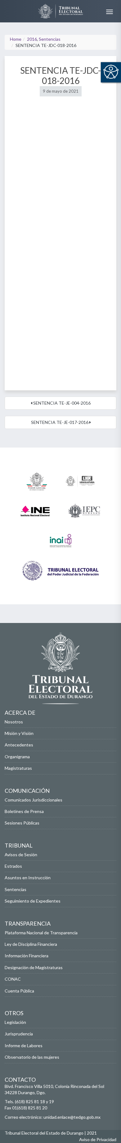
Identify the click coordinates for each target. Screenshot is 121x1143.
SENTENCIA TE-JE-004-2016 (61, 403)
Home (15, 39)
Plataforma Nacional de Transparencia (41, 932)
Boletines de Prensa (24, 811)
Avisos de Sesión (21, 854)
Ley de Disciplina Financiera (31, 944)
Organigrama (17, 756)
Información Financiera (26, 955)
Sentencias (49, 39)
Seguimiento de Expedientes (32, 901)
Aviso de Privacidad (97, 1139)
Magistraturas (18, 768)
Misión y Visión (19, 733)
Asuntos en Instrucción (28, 877)
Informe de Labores (24, 1045)
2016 (32, 39)
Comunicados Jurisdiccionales (33, 799)
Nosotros (14, 721)
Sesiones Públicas (22, 822)
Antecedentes (19, 744)
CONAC (13, 979)
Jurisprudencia (19, 1033)
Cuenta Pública (19, 990)
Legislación (15, 1022)
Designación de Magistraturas (34, 967)
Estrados (13, 866)
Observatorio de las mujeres (32, 1057)
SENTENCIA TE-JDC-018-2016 (60, 75)
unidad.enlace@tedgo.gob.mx (72, 1117)
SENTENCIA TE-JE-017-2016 (59, 422)
